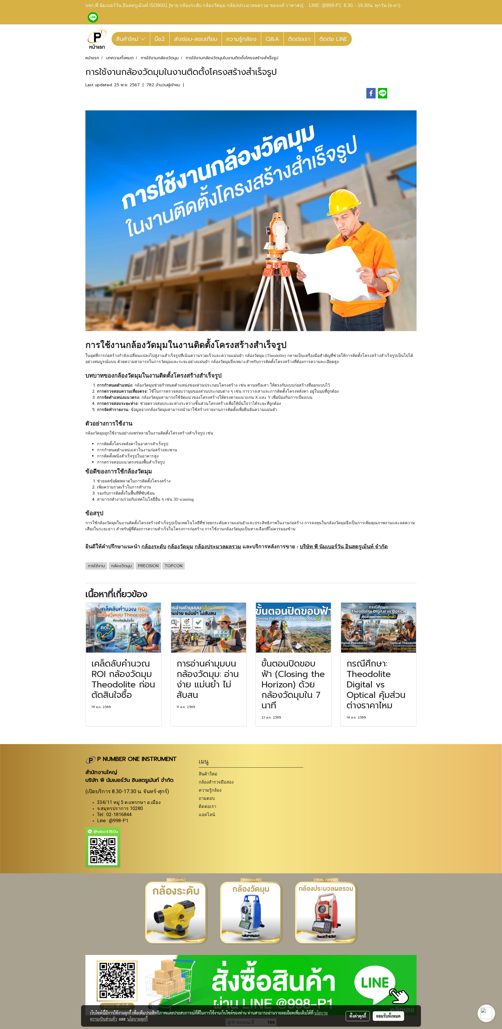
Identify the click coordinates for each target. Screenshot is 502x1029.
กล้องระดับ (153, 546)
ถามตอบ (207, 798)
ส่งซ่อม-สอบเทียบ (195, 39)
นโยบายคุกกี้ (137, 1018)
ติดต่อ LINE (333, 39)
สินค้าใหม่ (128, 39)
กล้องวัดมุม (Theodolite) (265, 355)
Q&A (272, 39)
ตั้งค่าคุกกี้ (357, 1016)
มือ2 (160, 39)
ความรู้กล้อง (241, 39)
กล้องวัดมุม (147, 345)
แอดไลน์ (207, 814)
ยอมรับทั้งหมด (388, 1016)
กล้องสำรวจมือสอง (216, 782)
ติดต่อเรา (299, 39)
